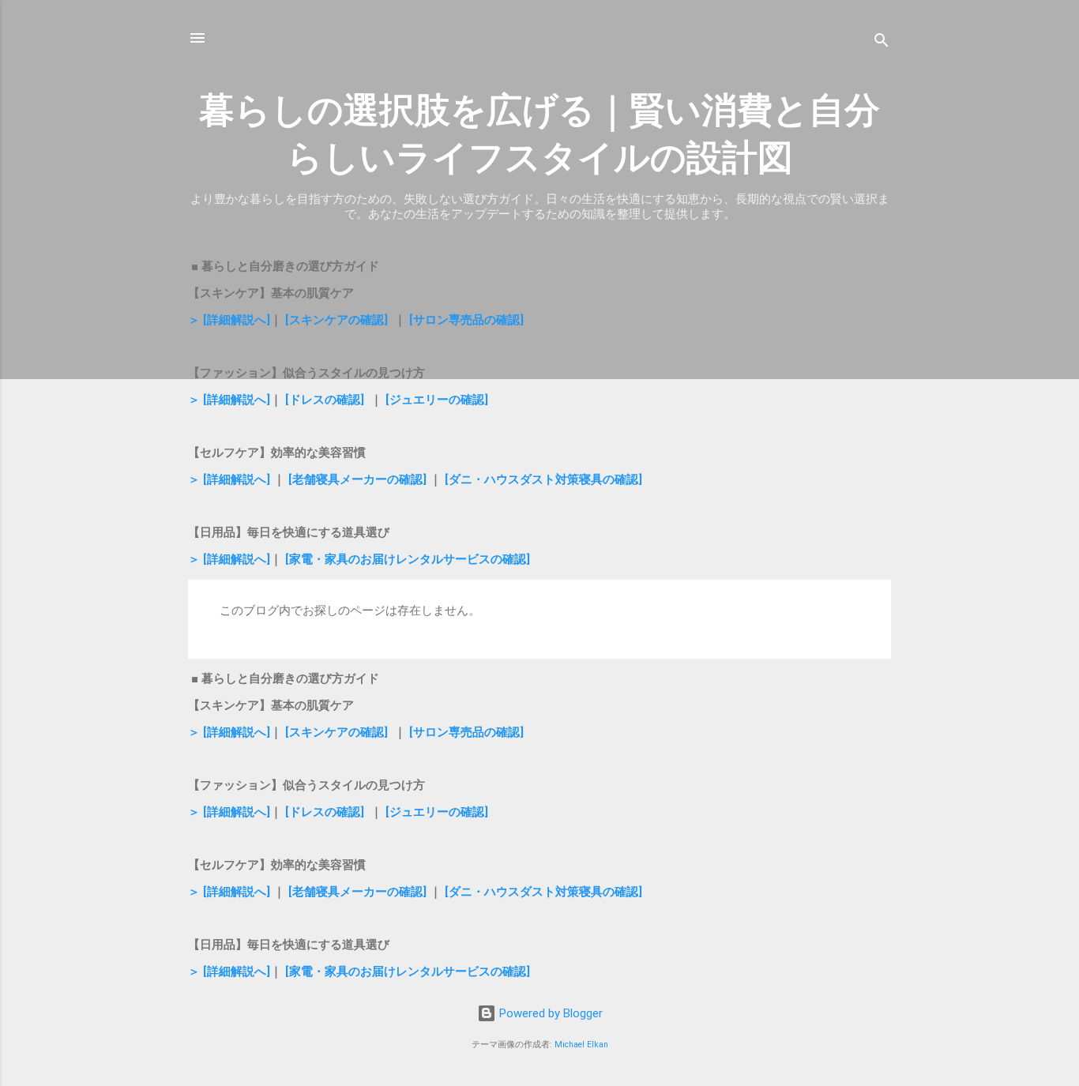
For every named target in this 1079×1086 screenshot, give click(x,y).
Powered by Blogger (549, 1013)
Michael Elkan (581, 1044)
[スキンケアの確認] (336, 320)
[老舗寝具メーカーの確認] (357, 479)
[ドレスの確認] (324, 400)
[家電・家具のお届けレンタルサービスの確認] (407, 559)
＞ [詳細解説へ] (229, 320)
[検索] (881, 43)
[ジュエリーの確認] (436, 400)
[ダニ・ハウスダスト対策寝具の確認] (543, 479)
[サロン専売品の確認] (466, 320)
